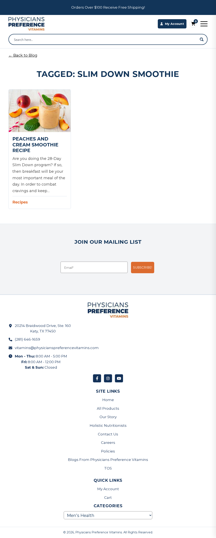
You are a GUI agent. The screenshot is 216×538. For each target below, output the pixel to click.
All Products (108, 408)
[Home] (26, 24)
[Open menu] (204, 23)
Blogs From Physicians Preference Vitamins (108, 460)
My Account (108, 489)
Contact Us (108, 434)
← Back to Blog (22, 55)
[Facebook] (97, 378)
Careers (108, 442)
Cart (108, 497)
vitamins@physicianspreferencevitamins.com (57, 348)
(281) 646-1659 (27, 339)
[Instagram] (108, 378)
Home (108, 400)
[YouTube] (119, 378)
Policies (108, 451)
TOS (108, 468)
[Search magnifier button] (201, 39)
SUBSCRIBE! (142, 267)
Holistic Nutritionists (108, 425)
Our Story (108, 417)
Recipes (20, 202)
